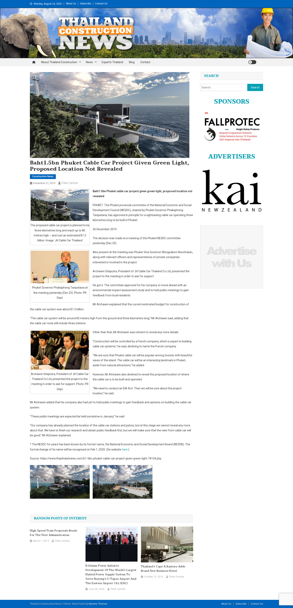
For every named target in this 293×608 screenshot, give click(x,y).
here (125, 449)
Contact (145, 62)
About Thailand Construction (59, 62)
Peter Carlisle (70, 183)
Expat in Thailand (112, 62)
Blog (132, 62)
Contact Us (101, 3)
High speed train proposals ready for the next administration (53, 533)
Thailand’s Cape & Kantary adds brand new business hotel (163, 568)
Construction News (42, 176)
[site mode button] (252, 62)
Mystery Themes (98, 603)
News (89, 62)
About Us (71, 3)
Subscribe (85, 3)
